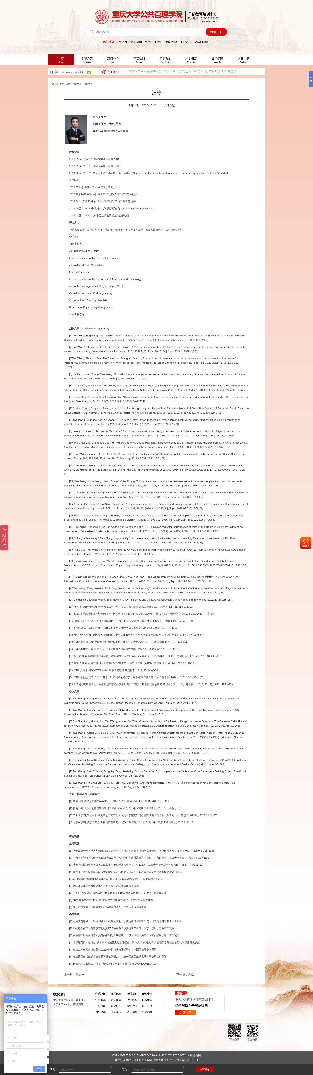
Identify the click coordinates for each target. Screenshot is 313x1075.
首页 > (69, 83)
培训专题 (132, 999)
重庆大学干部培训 (176, 42)
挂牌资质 (100, 1005)
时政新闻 (147, 999)
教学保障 (116, 993)
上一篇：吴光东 (74, 974)
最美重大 (116, 999)
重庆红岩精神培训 (130, 42)
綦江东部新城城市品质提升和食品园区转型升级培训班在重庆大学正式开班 (177, 72)
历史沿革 (100, 1011)
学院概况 (100, 999)
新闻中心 (147, 993)
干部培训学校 (200, 42)
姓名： (53, 1069)
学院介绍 (100, 993)
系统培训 (132, 1005)
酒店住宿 (116, 1005)
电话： (126, 1069)
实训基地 (116, 1011)
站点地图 (195, 1055)
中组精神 (147, 1011)
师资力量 (77, 83)
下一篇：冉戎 (185, 974)
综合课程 (132, 1011)
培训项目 (132, 993)
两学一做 (147, 1005)
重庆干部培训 (153, 42)
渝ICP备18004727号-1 (184, 1059)
